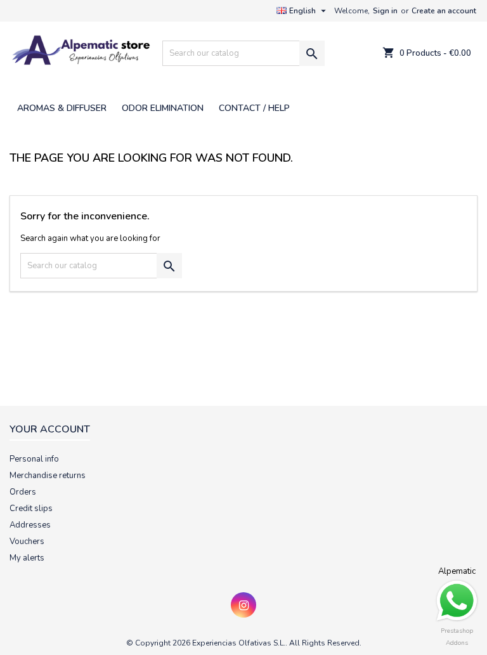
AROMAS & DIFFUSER (62, 108)
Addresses (30, 525)
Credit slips (31, 508)
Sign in (385, 11)
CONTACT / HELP (254, 108)
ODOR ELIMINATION (163, 108)
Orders (23, 492)
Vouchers (27, 541)
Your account (50, 429)
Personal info (34, 459)
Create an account (444, 11)
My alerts (27, 558)
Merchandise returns (48, 475)
